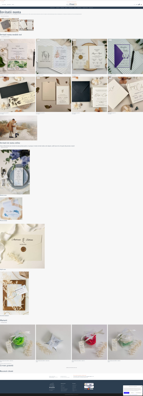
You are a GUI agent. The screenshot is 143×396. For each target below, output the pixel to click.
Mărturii (75, 7)
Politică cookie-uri (130, 394)
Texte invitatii (9, 4)
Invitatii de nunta (52, 7)
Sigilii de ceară (91, 7)
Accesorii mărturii (4, 315)
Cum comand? (4, 4)
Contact (13, 4)
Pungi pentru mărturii (85, 7)
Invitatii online (58, 7)
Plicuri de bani (70, 7)
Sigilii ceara (3, 269)
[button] (141, 386)
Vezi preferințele (138, 392)
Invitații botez (62, 7)
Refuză (132, 392)
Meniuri (66, 7)
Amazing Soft (76, 394)
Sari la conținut (2, 0)
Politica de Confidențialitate (134, 394)
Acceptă (126, 392)
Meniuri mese (3, 195)
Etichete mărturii (79, 7)
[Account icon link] (141, 4)
